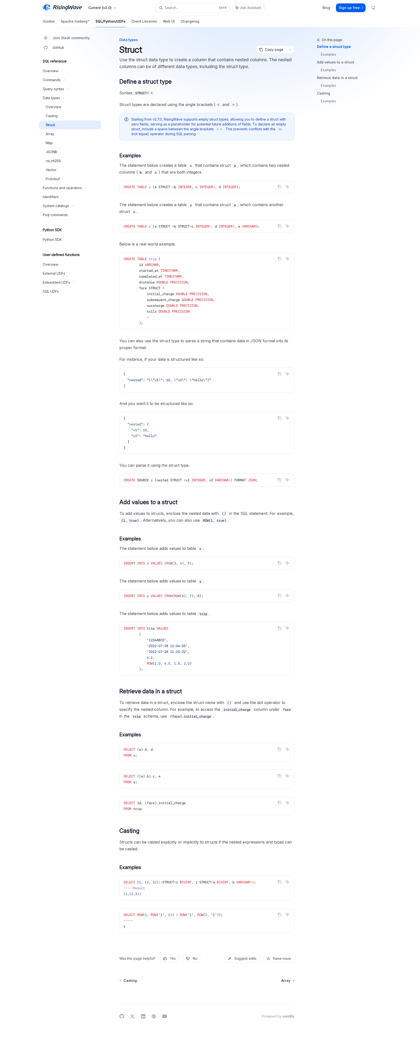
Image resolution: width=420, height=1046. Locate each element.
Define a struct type (334, 46)
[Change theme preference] (373, 8)
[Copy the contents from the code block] (279, 187)
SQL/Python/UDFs (110, 21)
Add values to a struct (335, 62)
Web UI (169, 21)
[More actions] (290, 49)
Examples (328, 54)
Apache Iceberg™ (75, 21)
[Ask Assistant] (287, 187)
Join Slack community (71, 38)
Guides (49, 21)
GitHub (58, 47)
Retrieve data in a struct (337, 78)
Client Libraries (144, 21)
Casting (323, 93)
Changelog (190, 21)
